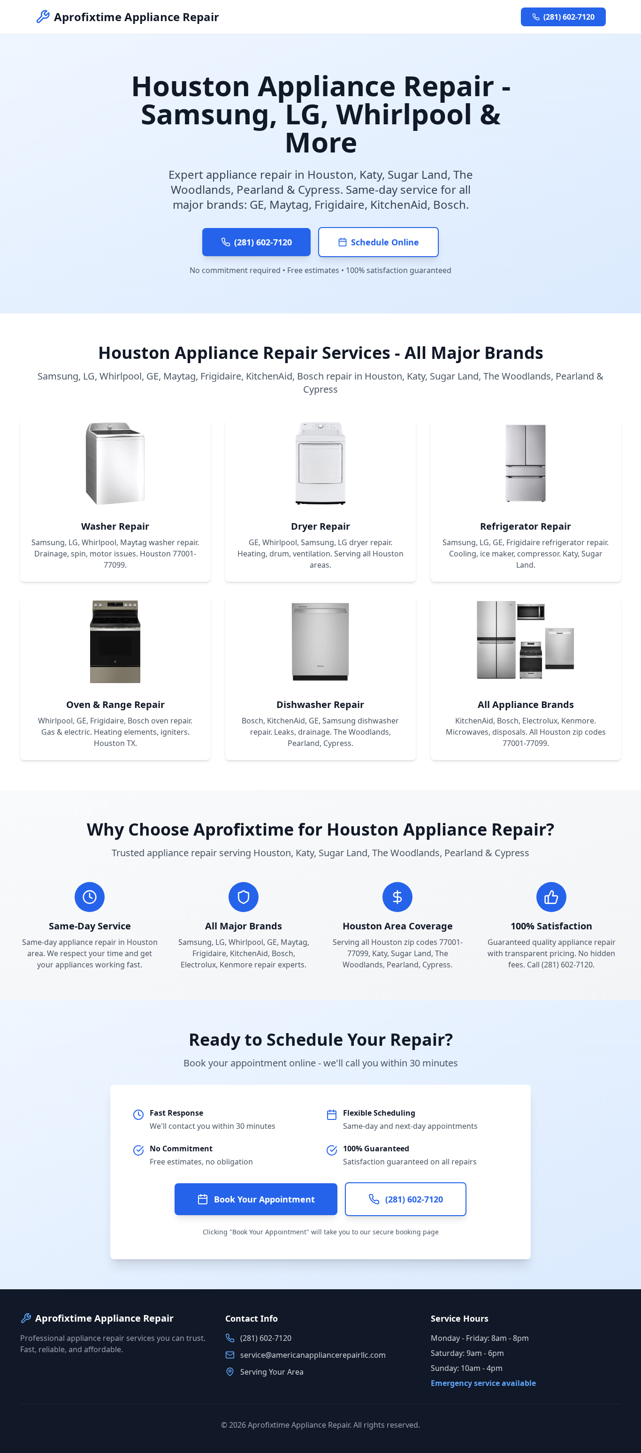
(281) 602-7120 (569, 17)
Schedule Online (385, 242)
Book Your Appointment (264, 1199)
